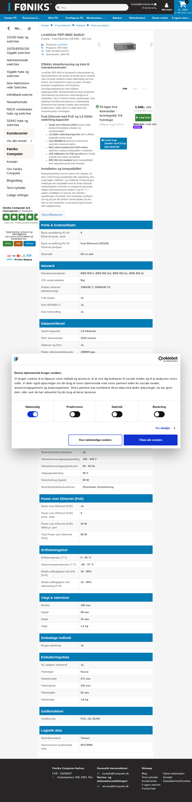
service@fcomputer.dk (115, 786)
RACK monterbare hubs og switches (19, 111)
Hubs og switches (20, 28)
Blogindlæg (14, 180)
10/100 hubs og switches (17, 39)
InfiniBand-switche (19, 95)
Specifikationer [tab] (52, 214)
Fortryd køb (149, 788)
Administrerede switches (17, 62)
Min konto (167, 9)
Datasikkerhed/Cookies (176, 780)
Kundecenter (149, 780)
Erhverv (29, 243)
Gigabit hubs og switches (18, 74)
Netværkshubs (17, 102)
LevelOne (63, 44)
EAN (18, 243)
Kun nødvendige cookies (95, 439)
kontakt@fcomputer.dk (142, 4)
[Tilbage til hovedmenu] (30, 28)
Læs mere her (111, 146)
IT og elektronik (62, 25)
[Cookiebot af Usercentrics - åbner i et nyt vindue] (161, 359)
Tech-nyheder (16, 188)
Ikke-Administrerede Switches (18, 85)
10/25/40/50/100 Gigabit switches (18, 51)
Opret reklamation (173, 773)
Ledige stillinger (18, 195)
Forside (45, 25)
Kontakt (12, 162)
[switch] (75, 414)
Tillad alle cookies (150, 439)
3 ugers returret (151, 784)
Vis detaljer (162, 428)
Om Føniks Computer (14, 171)
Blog (144, 773)
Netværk (80, 25)
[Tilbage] (9, 28)
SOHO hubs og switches (17, 123)
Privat (8, 243)
